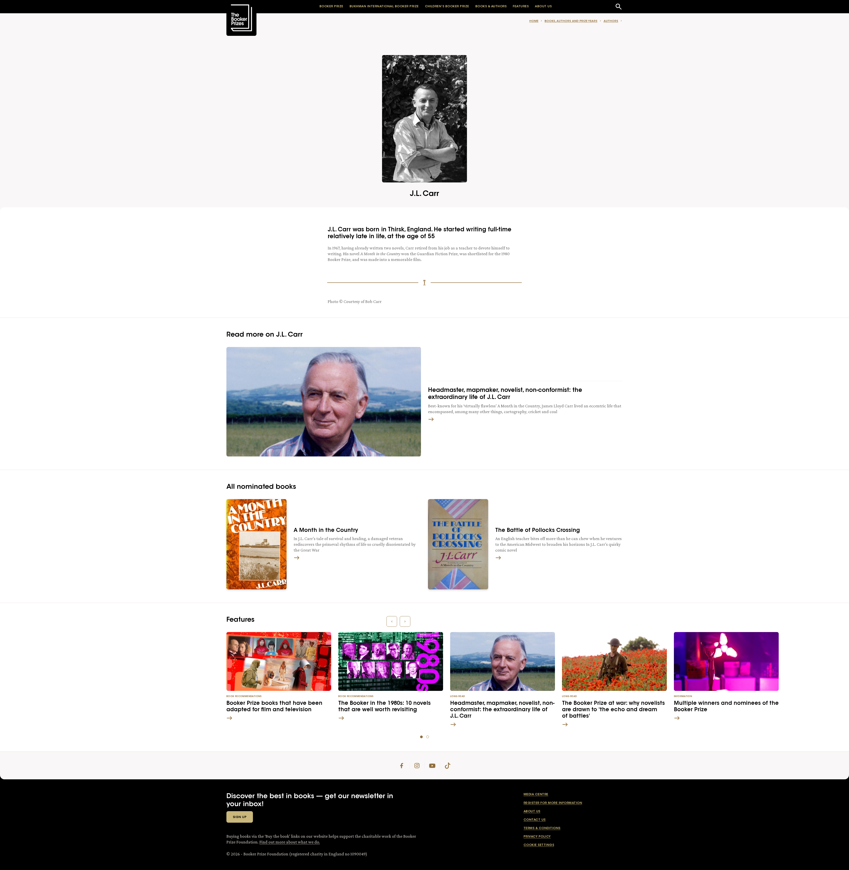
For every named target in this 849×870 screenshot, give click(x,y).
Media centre (536, 794)
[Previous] (391, 621)
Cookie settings (539, 845)
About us (532, 811)
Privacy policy (537, 836)
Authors (611, 21)
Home (533, 21)
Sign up (240, 817)
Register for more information (553, 803)
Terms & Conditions (542, 828)
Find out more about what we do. (289, 841)
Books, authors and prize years (571, 21)
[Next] (405, 621)
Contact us (535, 820)
